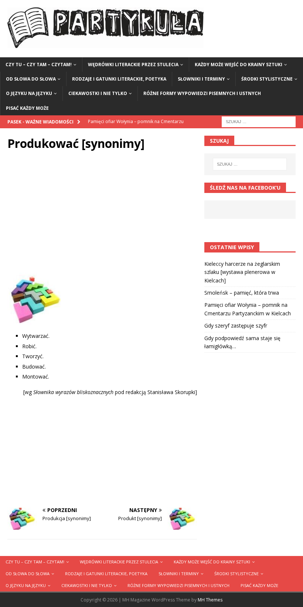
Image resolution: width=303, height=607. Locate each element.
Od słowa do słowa (31, 79)
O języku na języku (29, 93)
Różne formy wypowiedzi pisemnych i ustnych (202, 93)
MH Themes (210, 600)
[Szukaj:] (259, 121)
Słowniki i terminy (201, 79)
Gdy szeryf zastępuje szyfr (235, 325)
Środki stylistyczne (267, 79)
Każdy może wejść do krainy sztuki (238, 64)
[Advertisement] (102, 213)
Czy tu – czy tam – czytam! (39, 64)
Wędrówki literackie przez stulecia (133, 64)
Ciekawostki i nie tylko (97, 93)
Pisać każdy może (27, 108)
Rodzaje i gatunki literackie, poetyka (119, 79)
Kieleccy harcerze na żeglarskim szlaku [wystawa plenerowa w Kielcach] (242, 272)
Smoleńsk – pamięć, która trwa (241, 292)
